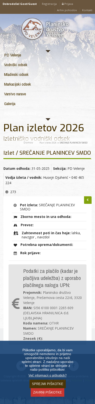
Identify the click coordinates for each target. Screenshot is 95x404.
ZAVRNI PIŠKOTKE (47, 392)
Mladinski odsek (16, 74)
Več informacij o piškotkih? (47, 375)
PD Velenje (12, 55)
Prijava (68, 4)
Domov (9, 45)
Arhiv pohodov (67, 10)
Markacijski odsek (17, 84)
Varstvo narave (15, 94)
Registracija (49, 4)
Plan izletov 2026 (48, 142)
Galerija (9, 103)
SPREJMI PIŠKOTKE (47, 384)
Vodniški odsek (15, 64)
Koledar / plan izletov (20, 113)
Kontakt (87, 10)
